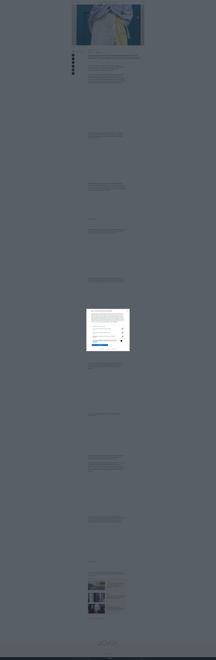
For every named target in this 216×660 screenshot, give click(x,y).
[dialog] (108, 330)
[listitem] (108, 326)
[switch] (121, 329)
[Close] (127, 311)
